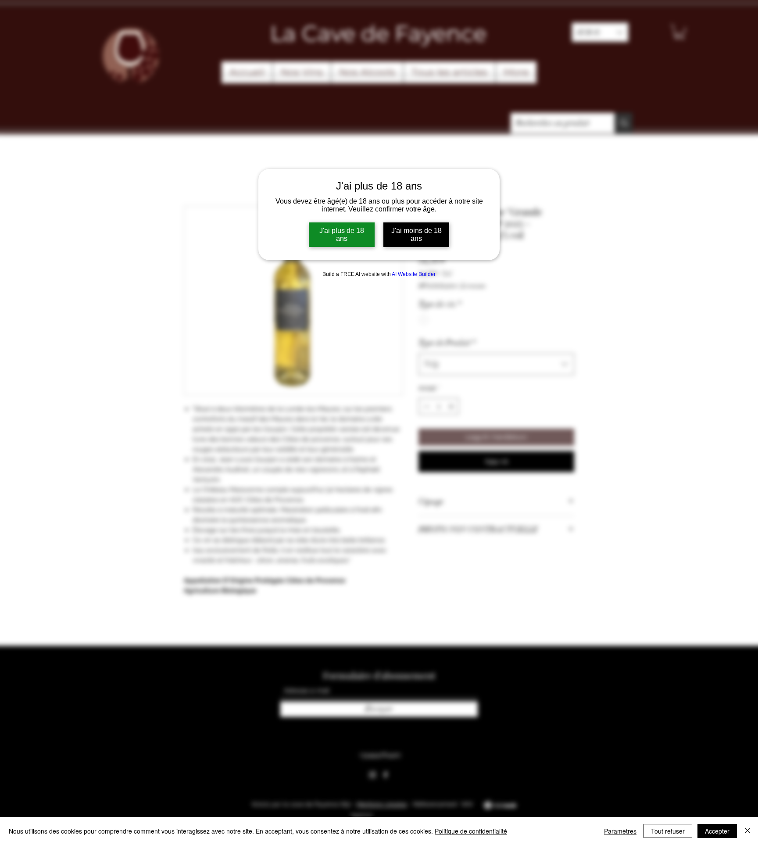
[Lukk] (747, 831)
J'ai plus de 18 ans (341, 234)
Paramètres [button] (620, 831)
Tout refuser (668, 831)
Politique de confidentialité (471, 831)
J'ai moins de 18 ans (416, 234)
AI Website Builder (414, 274)
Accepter (717, 831)
